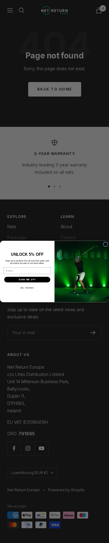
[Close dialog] (106, 244)
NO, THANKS (27, 288)
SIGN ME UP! (27, 279)
